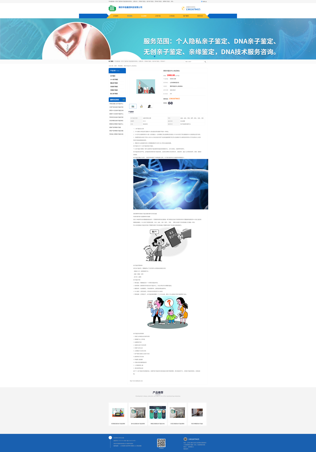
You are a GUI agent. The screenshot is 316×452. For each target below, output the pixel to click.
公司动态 (172, 16)
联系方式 (200, 16)
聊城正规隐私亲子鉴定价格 (118, 423)
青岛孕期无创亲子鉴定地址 (116, 120)
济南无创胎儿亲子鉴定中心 (116, 103)
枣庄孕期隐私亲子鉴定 (157, 423)
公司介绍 (157, 16)
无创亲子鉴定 (114, 86)
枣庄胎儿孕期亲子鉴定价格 (116, 134)
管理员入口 (133, 445)
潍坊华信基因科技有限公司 (120, 443)
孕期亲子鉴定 (114, 90)
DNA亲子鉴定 (114, 79)
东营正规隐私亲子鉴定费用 (138, 423)
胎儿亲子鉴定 (114, 93)
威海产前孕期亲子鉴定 (115, 127)
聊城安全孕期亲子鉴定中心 (116, 124)
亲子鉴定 (112, 76)
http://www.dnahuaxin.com (136, 380)
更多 (124, 99)
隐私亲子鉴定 (114, 83)
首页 (115, 65)
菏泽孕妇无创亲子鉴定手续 (116, 117)
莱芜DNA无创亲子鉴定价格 (116, 110)
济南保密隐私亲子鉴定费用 (197, 423)
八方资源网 (122, 445)
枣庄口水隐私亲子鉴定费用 (177, 423)
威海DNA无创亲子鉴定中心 (116, 114)
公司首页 (115, 16)
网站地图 (139, 445)
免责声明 (128, 445)
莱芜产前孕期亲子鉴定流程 (116, 130)
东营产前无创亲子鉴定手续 (116, 107)
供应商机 (129, 16)
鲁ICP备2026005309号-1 (130, 440)
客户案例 (186, 16)
